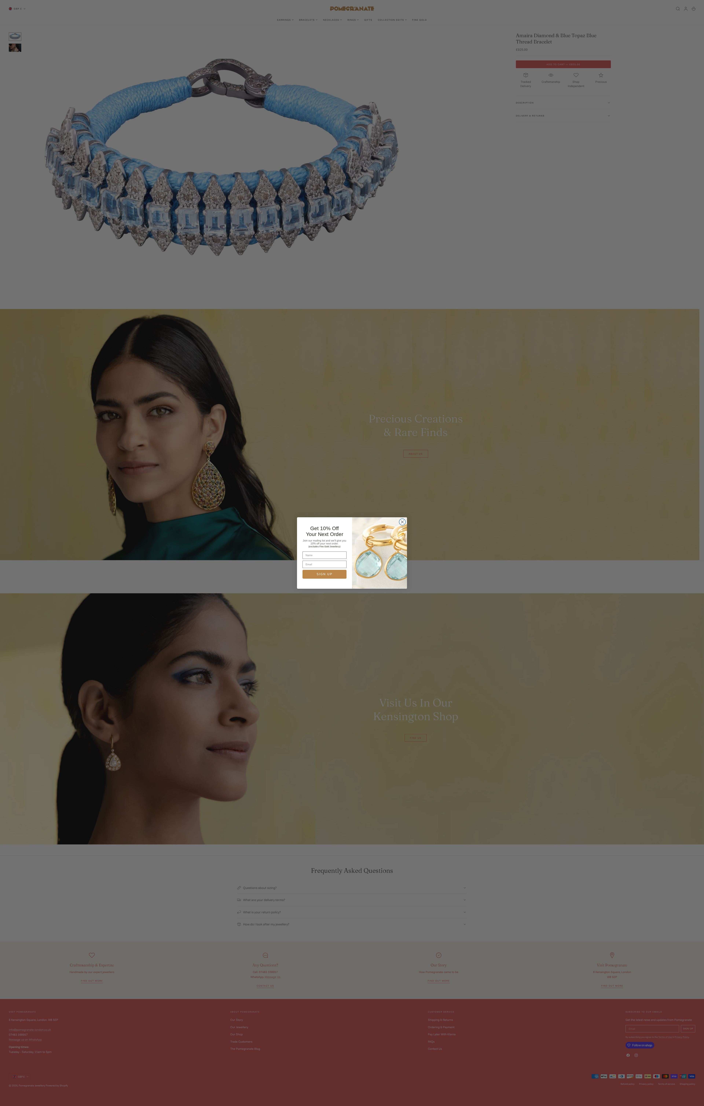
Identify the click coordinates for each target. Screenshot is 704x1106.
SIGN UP (325, 574)
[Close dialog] (402, 522)
